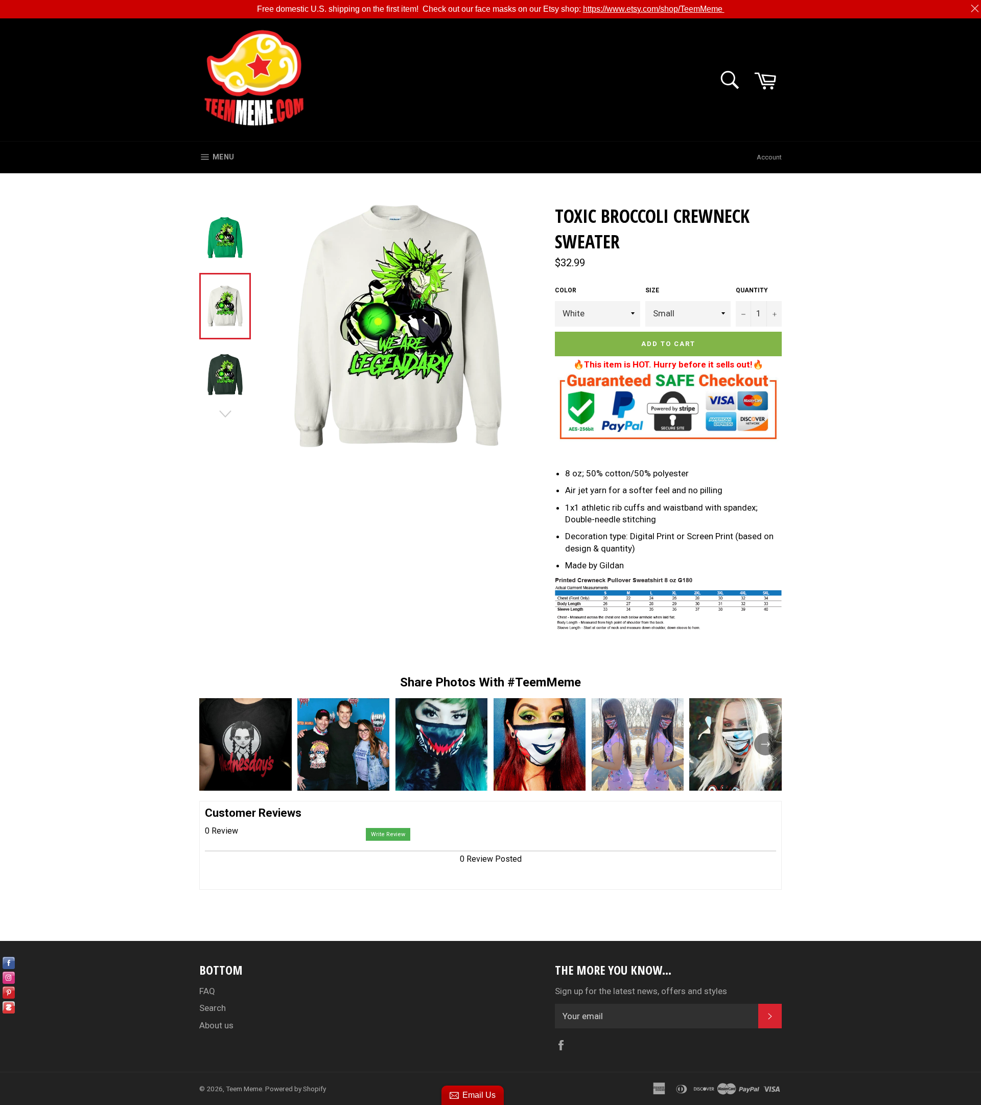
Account (769, 157)
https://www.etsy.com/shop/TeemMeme (654, 9)
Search (212, 1008)
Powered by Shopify (295, 1089)
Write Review (388, 834)
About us (216, 1025)
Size (652, 290)
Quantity (752, 290)
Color (565, 290)
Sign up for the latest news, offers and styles (641, 991)
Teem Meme (244, 1089)
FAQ (207, 991)
